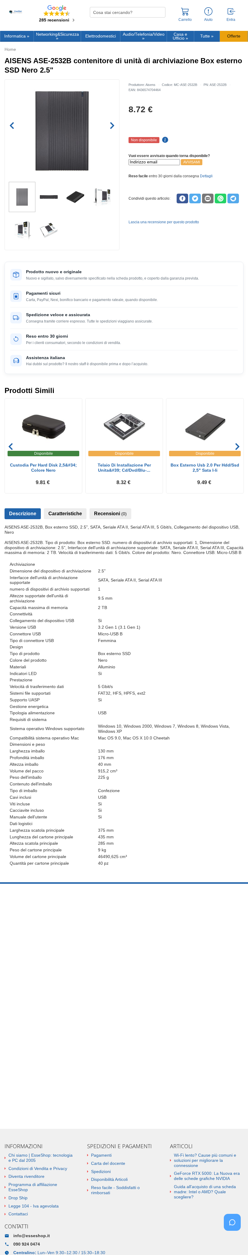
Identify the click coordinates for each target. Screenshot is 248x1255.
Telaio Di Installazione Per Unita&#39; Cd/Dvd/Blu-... (124, 468)
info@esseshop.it (31, 1235)
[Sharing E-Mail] (208, 198)
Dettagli (206, 176)
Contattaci (18, 1213)
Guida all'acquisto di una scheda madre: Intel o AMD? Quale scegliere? (205, 1191)
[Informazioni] (208, 11)
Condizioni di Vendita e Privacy (37, 1168)
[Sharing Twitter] (195, 198)
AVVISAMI (191, 162)
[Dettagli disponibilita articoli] (164, 140)
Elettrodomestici (100, 36)
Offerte (233, 36)
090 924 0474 (26, 1244)
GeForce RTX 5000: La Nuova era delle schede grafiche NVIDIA (207, 1176)
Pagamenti (101, 1155)
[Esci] (232, 11)
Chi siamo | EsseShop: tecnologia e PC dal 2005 (40, 1158)
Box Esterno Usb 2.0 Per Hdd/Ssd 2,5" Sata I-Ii (205, 468)
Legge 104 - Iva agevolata (33, 1206)
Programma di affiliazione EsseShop (32, 1187)
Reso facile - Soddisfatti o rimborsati (115, 1190)
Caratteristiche (65, 513)
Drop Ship (18, 1197)
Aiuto (208, 20)
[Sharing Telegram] (233, 198)
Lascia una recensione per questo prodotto (164, 222)
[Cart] (185, 14)
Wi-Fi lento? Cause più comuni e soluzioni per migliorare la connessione (205, 1160)
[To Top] (234, 1241)
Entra (231, 20)
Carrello (185, 20)
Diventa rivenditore (26, 1176)
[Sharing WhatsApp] (220, 198)
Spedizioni (101, 1171)
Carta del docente (108, 1163)
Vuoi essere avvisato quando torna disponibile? (169, 156)
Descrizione (22, 513)
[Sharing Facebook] (182, 198)
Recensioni (110, 513)
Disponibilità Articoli (109, 1179)
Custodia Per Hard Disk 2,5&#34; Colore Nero (43, 468)
